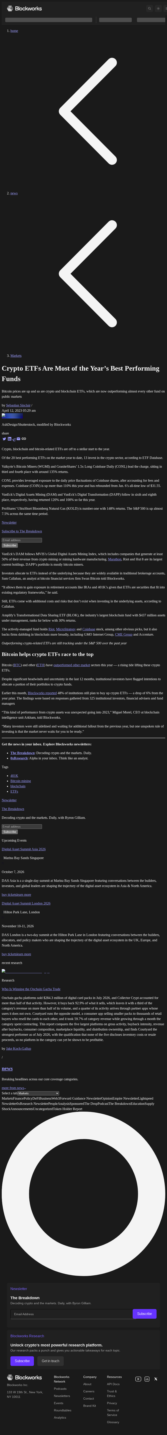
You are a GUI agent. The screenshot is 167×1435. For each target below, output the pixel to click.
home (14, 31)
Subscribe (144, 1314)
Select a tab (9, 1093)
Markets (16, 355)
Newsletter (9, 522)
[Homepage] (24, 8)
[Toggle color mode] (158, 8)
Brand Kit (89, 1405)
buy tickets (9, 894)
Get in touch (50, 1361)
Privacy (112, 1403)
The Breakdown (13, 809)
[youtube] (138, 1379)
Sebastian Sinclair (18, 405)
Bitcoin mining (20, 781)
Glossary (113, 1422)
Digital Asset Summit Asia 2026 (24, 849)
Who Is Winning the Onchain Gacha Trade (31, 989)
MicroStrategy (66, 629)
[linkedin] (147, 1379)
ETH (40, 665)
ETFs (14, 791)
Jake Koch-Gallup (18, 1048)
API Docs (113, 1384)
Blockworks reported (42, 693)
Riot (51, 629)
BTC (17, 665)
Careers (88, 1391)
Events (58, 1403)
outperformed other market (71, 665)
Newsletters (62, 1396)
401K (14, 776)
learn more (24, 894)
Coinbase (88, 629)
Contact (88, 1398)
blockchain (17, 786)
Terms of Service (113, 1413)
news (14, 193)
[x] (155, 1379)
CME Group (123, 634)
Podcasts (60, 1388)
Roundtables (62, 1410)
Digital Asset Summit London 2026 (26, 903)
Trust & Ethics (112, 1394)
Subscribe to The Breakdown (22, 531)
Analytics (60, 1417)
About (87, 1384)
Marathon (114, 559)
